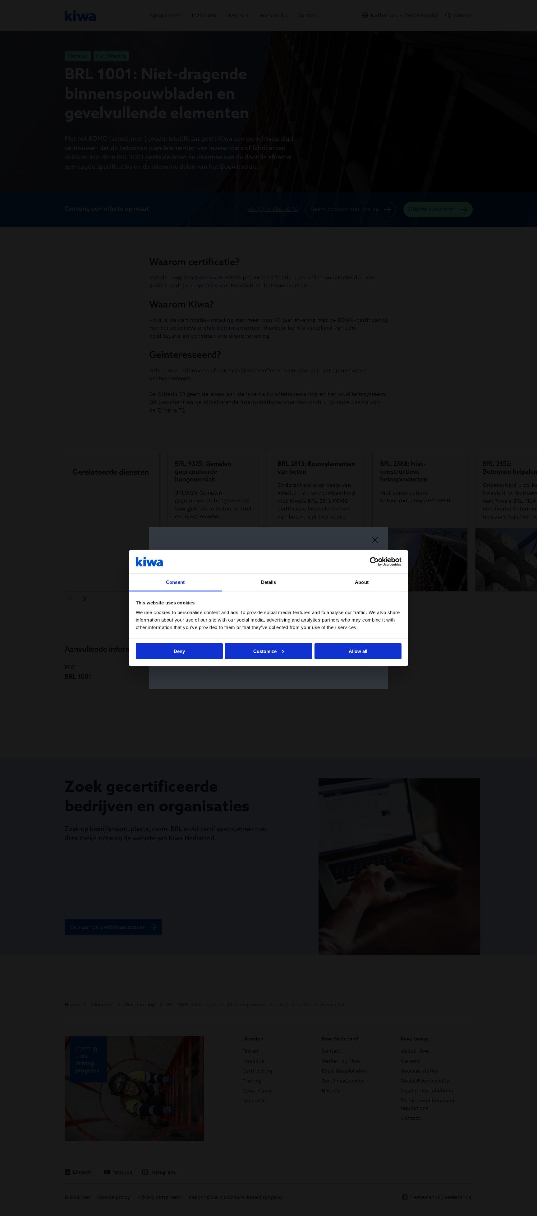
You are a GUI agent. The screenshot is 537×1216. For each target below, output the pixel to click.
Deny (179, 651)
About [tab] (362, 582)
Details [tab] (268, 582)
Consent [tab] (175, 582)
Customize (265, 651)
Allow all (358, 651)
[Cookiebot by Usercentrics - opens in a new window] (374, 561)
